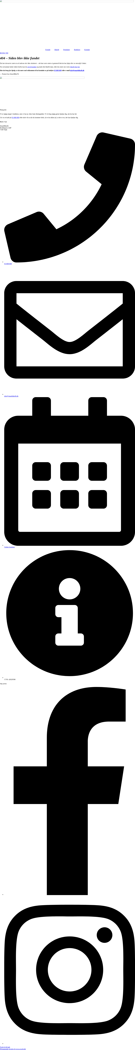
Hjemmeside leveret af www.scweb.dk (13, 1049)
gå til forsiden (31, 67)
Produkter (66, 50)
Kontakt (87, 50)
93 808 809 (58, 70)
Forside (47, 50)
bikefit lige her (75, 67)
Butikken (77, 50)
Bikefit (57, 50)
